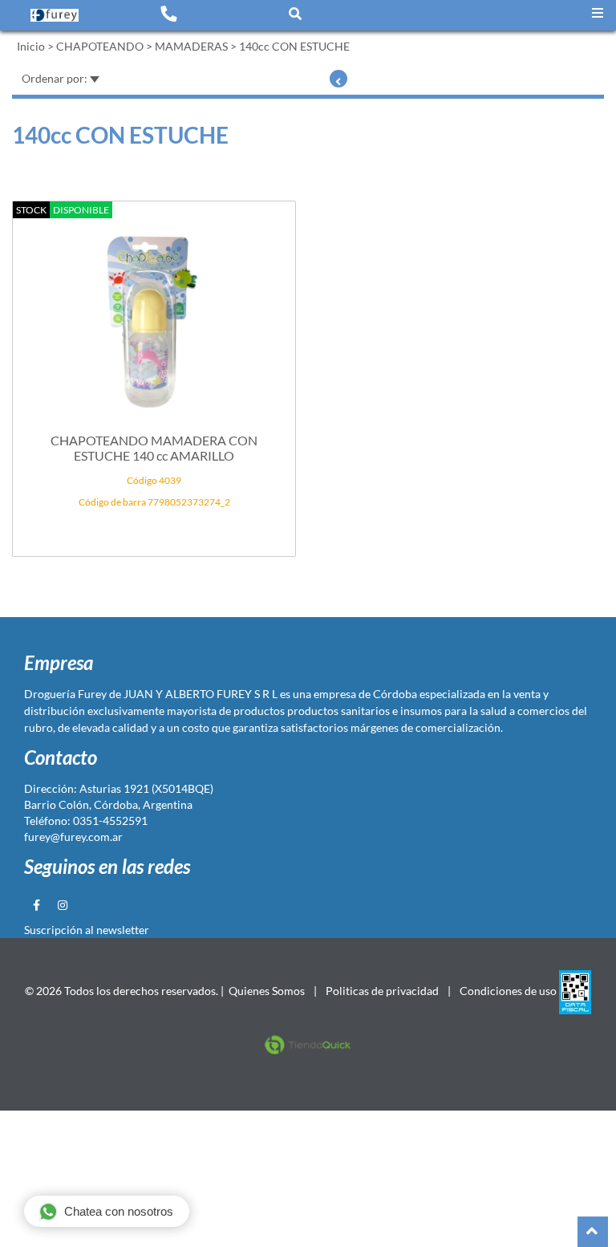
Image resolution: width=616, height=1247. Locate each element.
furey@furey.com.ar (73, 836)
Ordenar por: (56, 78)
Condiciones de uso (508, 990)
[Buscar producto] (295, 13)
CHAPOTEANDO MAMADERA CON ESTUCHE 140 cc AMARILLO (154, 448)
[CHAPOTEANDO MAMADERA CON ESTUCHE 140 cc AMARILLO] (154, 313)
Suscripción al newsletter (86, 929)
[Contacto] (168, 12)
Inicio (31, 46)
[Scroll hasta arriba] (593, 1232)
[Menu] (597, 13)
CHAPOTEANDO (100, 46)
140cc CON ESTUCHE (294, 46)
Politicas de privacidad (382, 990)
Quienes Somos (267, 990)
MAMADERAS (191, 46)
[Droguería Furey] (54, 14)
